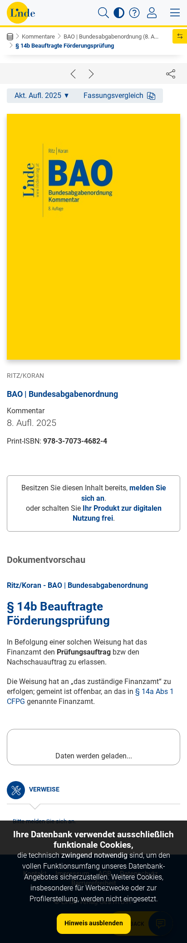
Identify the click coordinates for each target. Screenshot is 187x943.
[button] (103, 12)
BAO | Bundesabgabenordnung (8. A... (111, 36)
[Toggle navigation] (152, 12)
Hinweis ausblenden (93, 923)
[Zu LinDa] (21, 13)
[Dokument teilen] (170, 73)
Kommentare (38, 36)
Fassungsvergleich (113, 95)
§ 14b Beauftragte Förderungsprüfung (64, 45)
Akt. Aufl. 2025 (38, 95)
